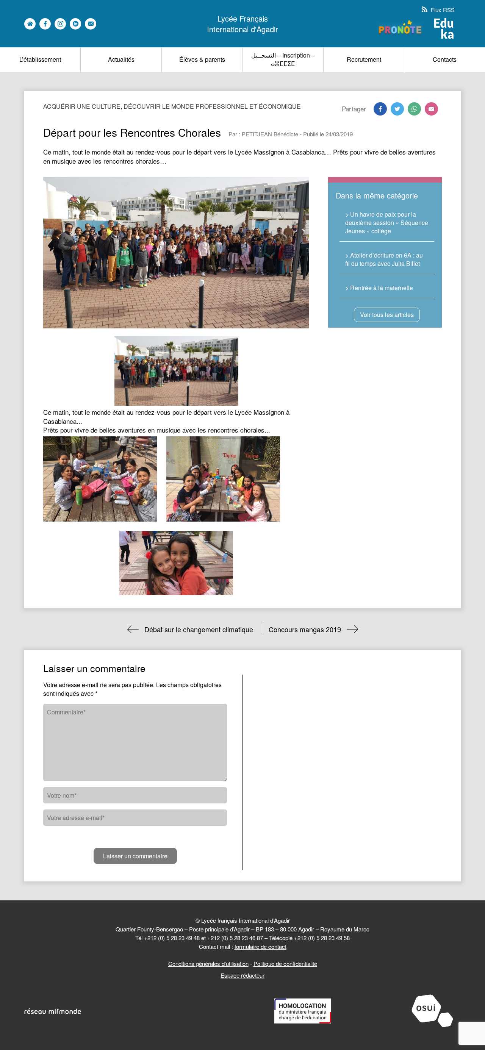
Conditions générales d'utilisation (208, 963)
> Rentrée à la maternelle (379, 287)
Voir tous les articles (387, 314)
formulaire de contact (260, 946)
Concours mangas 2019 (305, 629)
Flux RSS (442, 10)
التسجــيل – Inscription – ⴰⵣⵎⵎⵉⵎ (283, 59)
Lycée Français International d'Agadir (242, 23)
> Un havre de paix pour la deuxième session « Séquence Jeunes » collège (386, 223)
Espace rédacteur (242, 975)
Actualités (121, 59)
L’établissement (40, 59)
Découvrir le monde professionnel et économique (212, 106)
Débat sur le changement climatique (198, 629)
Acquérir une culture (81, 106)
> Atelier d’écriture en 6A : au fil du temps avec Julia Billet (384, 259)
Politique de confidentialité (285, 963)
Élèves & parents (202, 59)
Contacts (445, 59)
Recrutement (364, 59)
